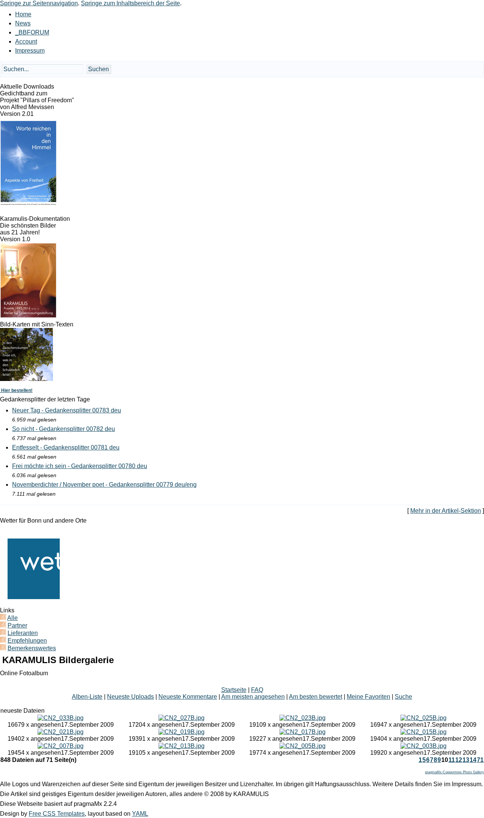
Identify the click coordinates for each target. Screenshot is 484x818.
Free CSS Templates (57, 813)
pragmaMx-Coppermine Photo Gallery (454, 772)
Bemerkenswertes (32, 648)
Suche (403, 696)
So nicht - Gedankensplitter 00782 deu (63, 429)
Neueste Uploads (130, 696)
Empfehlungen (27, 640)
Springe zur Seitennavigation (39, 3)
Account (26, 41)
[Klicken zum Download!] (28, 203)
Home (23, 14)
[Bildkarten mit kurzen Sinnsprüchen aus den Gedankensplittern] (26, 379)
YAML (140, 813)
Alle (12, 618)
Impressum (30, 50)
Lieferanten (23, 633)
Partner (17, 625)
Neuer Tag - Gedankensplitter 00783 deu (66, 410)
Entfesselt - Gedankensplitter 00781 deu (65, 447)
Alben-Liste (87, 696)
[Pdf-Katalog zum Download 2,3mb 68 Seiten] (28, 316)
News (23, 23)
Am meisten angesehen (253, 696)
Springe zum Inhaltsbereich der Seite (130, 3)
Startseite (234, 690)
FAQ (257, 690)
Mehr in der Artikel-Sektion (445, 510)
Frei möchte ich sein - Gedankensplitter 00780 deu (79, 466)
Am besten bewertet (315, 696)
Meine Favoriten (368, 696)
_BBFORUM (32, 32)
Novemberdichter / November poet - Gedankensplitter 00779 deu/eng (104, 484)
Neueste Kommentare (187, 696)
